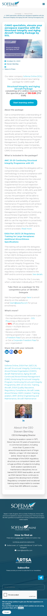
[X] (16, 352)
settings (21, 608)
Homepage (18, 13)
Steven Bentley (12, 64)
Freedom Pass (13, 338)
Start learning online (23, 103)
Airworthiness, (11, 393)
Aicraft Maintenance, (14, 374)
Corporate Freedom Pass (24, 340)
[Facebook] (11, 352)
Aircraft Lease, (33, 390)
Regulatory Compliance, (16, 390)
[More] (20, 352)
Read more (26, 229)
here (29, 297)
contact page (19, 538)
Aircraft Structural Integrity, (17, 368)
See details (37, 274)
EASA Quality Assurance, (23, 388)
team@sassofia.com (19, 303)
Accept (6, 612)
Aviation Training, (32, 393)
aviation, (8, 396)
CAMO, (21, 393)
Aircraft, (8, 388)
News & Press (28, 13)
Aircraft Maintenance (26, 399)
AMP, (14, 396)
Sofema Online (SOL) (32, 76)
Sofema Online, (12, 366)
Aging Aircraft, (30, 374)
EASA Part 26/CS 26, (28, 366)
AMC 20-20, (21, 385)
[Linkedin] (7, 352)
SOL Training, (33, 385)
